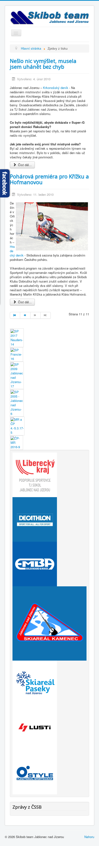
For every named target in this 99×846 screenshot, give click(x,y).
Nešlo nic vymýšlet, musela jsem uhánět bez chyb (43, 63)
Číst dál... (24, 164)
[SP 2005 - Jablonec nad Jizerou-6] (17, 402)
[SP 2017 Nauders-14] (17, 337)
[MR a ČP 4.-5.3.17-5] (17, 425)
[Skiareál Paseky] (34, 682)
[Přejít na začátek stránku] (15, 315)
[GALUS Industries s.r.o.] (34, 726)
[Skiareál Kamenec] (49, 623)
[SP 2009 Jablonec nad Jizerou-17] (17, 374)
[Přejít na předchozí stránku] (25, 315)
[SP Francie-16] (16, 354)
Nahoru (89, 836)
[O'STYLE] (34, 771)
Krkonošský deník (55, 87)
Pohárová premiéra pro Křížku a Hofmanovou (49, 179)
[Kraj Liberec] (34, 474)
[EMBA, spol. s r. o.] (34, 563)
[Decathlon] (34, 518)
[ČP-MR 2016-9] (16, 442)
